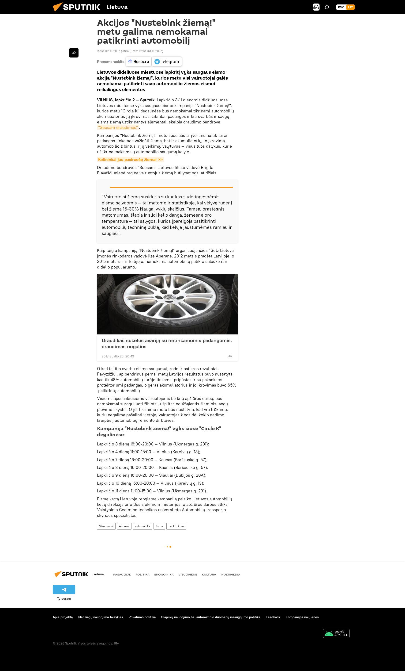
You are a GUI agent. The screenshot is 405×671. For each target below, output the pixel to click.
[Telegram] (167, 61)
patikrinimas (176, 526)
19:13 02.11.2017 (108, 51)
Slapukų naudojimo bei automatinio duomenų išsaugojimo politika (210, 617)
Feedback (273, 617)
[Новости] (138, 61)
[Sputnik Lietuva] (78, 13)
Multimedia (230, 574)
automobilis (142, 526)
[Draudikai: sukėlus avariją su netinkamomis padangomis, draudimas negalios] (167, 304)
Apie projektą (63, 617)
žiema (159, 526)
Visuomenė (106, 526)
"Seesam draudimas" (118, 127)
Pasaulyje (122, 574)
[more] (230, 355)
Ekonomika (164, 574)
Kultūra (209, 574)
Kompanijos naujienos (302, 617)
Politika (142, 574)
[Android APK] (336, 634)
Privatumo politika (142, 617)
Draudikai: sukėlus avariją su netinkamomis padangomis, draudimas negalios (167, 343)
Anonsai (124, 526)
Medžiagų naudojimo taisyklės (100, 617)
